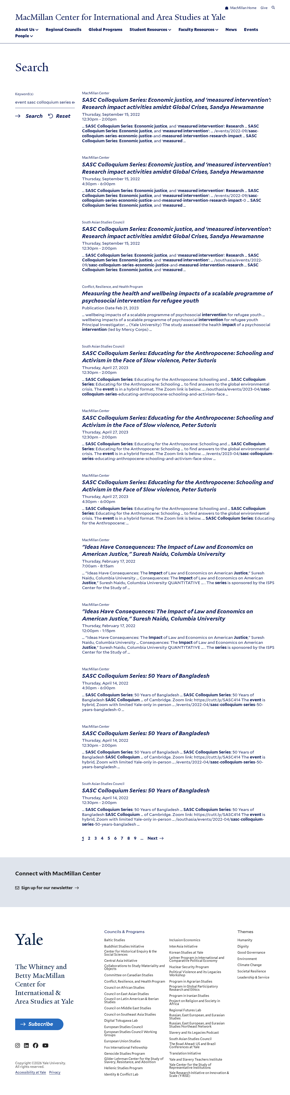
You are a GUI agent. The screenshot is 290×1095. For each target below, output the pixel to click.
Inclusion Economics (184, 940)
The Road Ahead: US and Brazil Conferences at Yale (192, 1046)
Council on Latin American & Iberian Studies (131, 1001)
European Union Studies (122, 1041)
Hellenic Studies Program (123, 1068)
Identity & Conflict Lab (121, 1074)
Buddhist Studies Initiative (124, 946)
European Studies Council (123, 1027)
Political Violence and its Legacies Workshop (195, 974)
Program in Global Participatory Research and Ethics (193, 988)
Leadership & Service (253, 977)
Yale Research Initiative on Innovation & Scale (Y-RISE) (199, 1074)
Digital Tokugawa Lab (121, 1020)
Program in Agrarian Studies (190, 981)
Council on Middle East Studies (127, 1008)
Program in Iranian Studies (189, 996)
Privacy (54, 1072)
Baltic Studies (114, 940)
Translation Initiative (185, 1053)
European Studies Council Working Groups (130, 1034)
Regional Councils (63, 29)
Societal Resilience (251, 971)
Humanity (244, 940)
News (231, 29)
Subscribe (40, 1024)
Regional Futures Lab (185, 1010)
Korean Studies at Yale (186, 952)
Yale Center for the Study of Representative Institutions (190, 1066)
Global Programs (105, 29)
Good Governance (251, 952)
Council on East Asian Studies (126, 994)
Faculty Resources (196, 29)
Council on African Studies (124, 987)
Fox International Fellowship (125, 1047)
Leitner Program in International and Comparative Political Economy (196, 959)
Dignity (243, 946)
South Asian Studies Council (190, 1039)
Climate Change (249, 965)
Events (251, 29)
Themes (245, 931)
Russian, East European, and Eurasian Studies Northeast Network (197, 1025)
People (22, 36)
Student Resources (148, 29)
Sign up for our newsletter (47, 887)
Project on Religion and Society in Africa (194, 1003)
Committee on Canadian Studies (128, 975)
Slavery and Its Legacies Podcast (194, 1032)
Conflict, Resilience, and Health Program (134, 981)
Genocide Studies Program (124, 1053)
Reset (63, 116)
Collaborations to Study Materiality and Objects (134, 968)
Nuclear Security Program (189, 967)
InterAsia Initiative (183, 946)
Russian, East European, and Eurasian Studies (197, 1017)
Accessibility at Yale (30, 1072)
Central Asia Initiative (120, 960)
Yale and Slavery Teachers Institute (195, 1059)
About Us (24, 29)
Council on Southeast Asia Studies (130, 1014)
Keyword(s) (24, 94)
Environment (247, 959)
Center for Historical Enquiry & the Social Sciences (130, 953)
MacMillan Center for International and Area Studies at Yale (120, 17)
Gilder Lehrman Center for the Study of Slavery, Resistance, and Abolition (134, 1060)
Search (34, 116)
